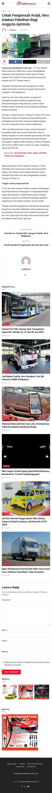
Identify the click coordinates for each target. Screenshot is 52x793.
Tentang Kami (12, 764)
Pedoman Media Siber (35, 764)
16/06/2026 (6, 477)
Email (5, 641)
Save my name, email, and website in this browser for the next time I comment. (26, 663)
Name (5, 630)
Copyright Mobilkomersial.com (29, 782)
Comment (6, 600)
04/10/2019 (24, 30)
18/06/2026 (6, 430)
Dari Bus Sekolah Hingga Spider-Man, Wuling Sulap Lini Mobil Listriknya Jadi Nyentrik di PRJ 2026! (24, 521)
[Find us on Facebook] (22, 786)
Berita (10, 11)
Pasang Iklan (20, 767)
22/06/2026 (6, 335)
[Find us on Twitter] (25, 786)
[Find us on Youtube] (28, 786)
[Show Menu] (3, 3)
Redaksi (22, 764)
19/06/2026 (6, 382)
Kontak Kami (31, 767)
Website (5, 652)
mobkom (12, 30)
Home (4, 11)
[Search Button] (49, 3)
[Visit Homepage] (26, 3)
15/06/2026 (6, 528)
